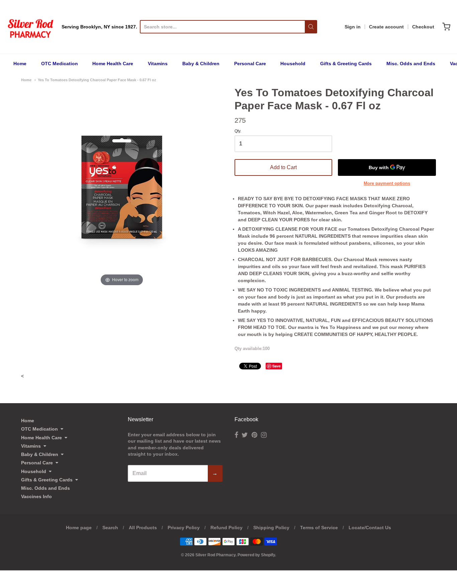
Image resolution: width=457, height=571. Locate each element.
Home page (79, 527)
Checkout (423, 26)
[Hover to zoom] (121, 186)
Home (19, 63)
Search (110, 527)
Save (276, 365)
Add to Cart (283, 167)
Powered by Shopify (256, 555)
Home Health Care (112, 63)
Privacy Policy (184, 527)
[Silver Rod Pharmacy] (30, 26)
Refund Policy (226, 527)
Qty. (238, 131)
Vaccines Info (36, 496)
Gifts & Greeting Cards (346, 63)
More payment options (387, 183)
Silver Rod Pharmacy (215, 555)
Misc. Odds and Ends (410, 63)
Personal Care (250, 63)
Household (292, 63)
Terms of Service (319, 527)
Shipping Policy (271, 527)
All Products (143, 527)
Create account (386, 26)
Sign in (353, 26)
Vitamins (158, 63)
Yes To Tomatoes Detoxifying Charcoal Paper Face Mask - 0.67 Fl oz (97, 80)
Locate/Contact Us (370, 527)
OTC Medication (59, 63)
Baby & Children (200, 63)
